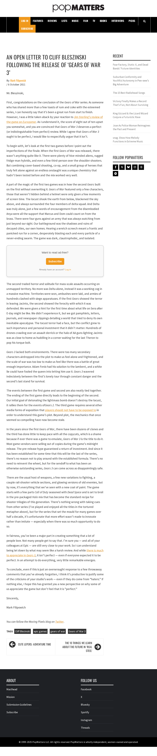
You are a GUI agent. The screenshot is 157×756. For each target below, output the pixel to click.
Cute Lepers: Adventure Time (34, 644)
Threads (85, 727)
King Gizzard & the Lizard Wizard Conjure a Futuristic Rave (130, 115)
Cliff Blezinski (22, 631)
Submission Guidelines (19, 704)
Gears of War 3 (77, 631)
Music (75, 21)
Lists (64, 21)
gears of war (57, 631)
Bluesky (85, 704)
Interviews (117, 21)
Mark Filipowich (18, 80)
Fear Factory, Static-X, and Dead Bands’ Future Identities (130, 66)
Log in (68, 269)
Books (103, 21)
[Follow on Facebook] (115, 167)
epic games (40, 631)
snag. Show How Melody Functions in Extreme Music (128, 139)
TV (94, 21)
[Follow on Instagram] (135, 167)
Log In (24, 21)
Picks (132, 21)
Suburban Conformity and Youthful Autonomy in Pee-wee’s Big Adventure (131, 80)
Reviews (52, 21)
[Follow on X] (122, 167)
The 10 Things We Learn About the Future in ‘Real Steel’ (77, 647)
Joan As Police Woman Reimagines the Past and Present (131, 127)
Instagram (86, 720)
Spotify (85, 712)
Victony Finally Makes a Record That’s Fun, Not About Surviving (130, 103)
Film (85, 21)
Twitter (59, 621)
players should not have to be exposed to (70, 410)
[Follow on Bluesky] (128, 167)
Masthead (11, 689)
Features (38, 21)
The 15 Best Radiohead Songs (129, 92)
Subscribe (27, 28)
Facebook (86, 689)
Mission (10, 697)
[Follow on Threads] (141, 167)
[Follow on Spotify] (115, 173)
